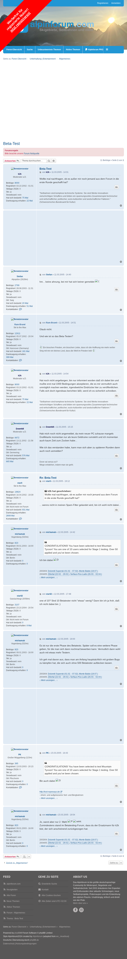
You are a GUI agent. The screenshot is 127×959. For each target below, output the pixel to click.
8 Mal (29, 625)
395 (16, 763)
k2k (19, 174)
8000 (17, 183)
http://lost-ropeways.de (50, 792)
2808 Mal (10, 516)
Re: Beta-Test (48, 477)
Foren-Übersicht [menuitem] (14, 49)
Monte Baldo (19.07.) (88, 571)
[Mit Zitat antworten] (116, 187)
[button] (107, 49)
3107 (17, 605)
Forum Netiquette (31, 153)
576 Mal (25, 455)
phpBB (17, 933)
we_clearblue (62, 936)
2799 (17, 285)
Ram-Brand (19, 324)
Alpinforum (37, 936)
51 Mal (30, 306)
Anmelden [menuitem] (116, 3)
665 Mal (9, 461)
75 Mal (25, 198)
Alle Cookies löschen (51, 895)
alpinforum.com (14, 884)
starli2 (20, 596)
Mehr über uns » (80, 903)
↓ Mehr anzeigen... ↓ (49, 577)
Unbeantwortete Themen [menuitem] (49, 49)
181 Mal (25, 351)
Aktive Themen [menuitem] (73, 49)
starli (19, 483)
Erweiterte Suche (49, 884)
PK (19, 754)
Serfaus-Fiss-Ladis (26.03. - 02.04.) (86, 574)
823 (16, 543)
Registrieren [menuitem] (102, 3)
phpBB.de (34, 940)
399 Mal (9, 357)
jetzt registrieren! (20, 22)
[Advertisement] (63, 118)
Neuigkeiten (12, 889)
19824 (18, 492)
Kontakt (45, 889)
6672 (17, 438)
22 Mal (30, 201)
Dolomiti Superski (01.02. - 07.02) (63, 571)
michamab (20, 534)
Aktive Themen (13, 907)
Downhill (20, 429)
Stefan (20, 276)
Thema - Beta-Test (15, 918)
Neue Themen (13, 901)
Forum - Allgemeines (16, 913)
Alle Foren (11, 895)
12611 (17, 333)
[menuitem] (94, 49)
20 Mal (25, 303)
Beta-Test (11, 143)
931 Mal (25, 510)
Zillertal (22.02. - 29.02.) (58, 574)
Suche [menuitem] (30, 49)
